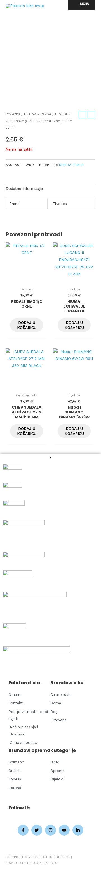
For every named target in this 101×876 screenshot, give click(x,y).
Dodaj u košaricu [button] (26, 325)
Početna (13, 114)
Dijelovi (30, 114)
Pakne (46, 114)
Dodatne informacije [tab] (24, 188)
